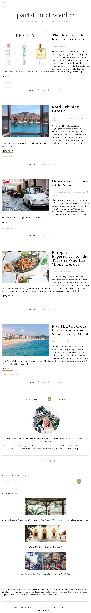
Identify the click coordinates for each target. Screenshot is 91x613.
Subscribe (74, 607)
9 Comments (8, 82)
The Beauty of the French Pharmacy (68, 37)
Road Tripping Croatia (65, 109)
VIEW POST (7, 77)
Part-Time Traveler (45, 17)
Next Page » (63, 399)
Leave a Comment (11, 375)
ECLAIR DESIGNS (50, 610)
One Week (56, 117)
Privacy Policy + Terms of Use (52, 607)
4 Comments (8, 228)
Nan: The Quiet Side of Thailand (45, 547)
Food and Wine (71, 192)
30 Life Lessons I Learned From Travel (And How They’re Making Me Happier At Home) (45, 520)
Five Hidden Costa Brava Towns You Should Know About (70, 330)
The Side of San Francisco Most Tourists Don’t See (45, 574)
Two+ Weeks (64, 271)
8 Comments (8, 302)
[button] (45, 3)
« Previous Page (30, 399)
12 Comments (8, 157)
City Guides (57, 192)
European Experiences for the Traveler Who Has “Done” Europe (70, 258)
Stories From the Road (72, 117)
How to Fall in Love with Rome (70, 183)
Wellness (63, 46)
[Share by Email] (54, 90)
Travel (55, 46)
